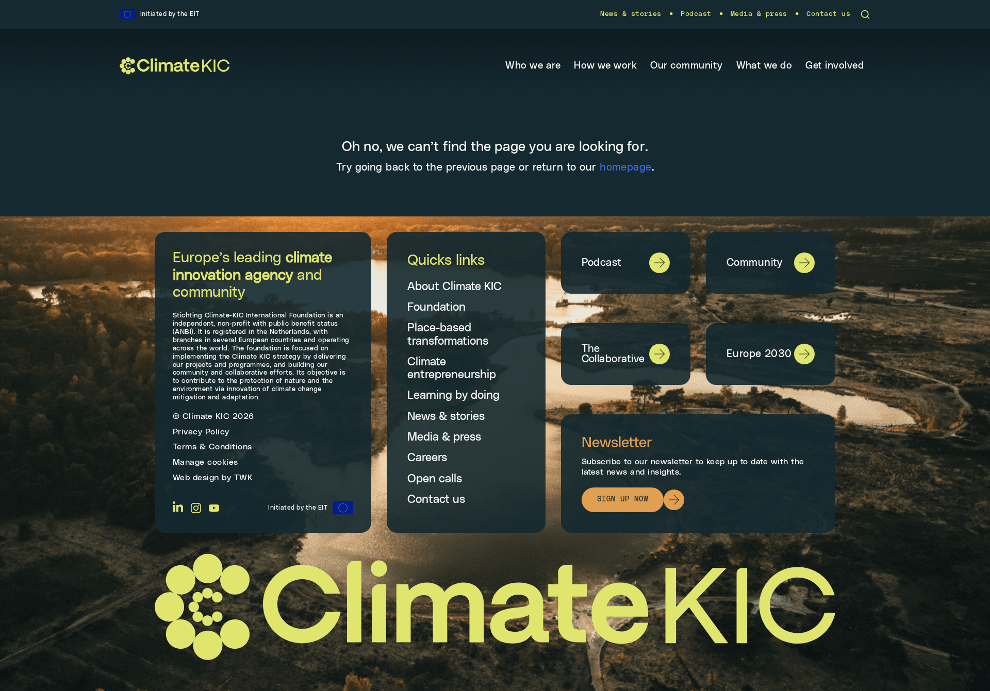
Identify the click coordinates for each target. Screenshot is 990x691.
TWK (243, 478)
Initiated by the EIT (297, 507)
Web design (196, 478)
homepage (626, 167)
